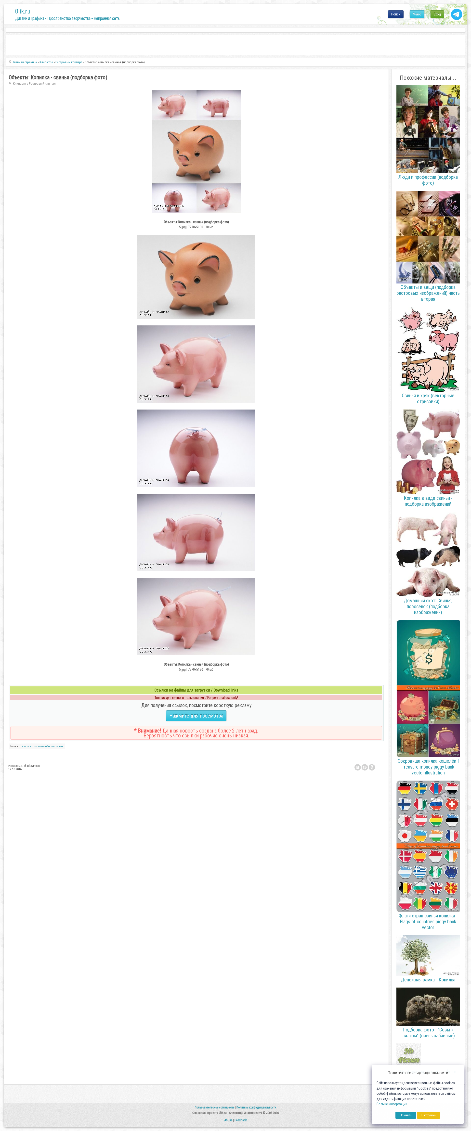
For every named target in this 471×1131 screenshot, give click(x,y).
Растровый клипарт (42, 83)
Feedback (241, 1120)
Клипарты (19, 83)
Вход (437, 14)
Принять (406, 1115)
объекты (50, 746)
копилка (24, 746)
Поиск (395, 14)
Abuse (228, 1120)
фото (33, 746)
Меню (417, 14)
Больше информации (392, 1104)
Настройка (428, 1115)
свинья (41, 746)
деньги (60, 746)
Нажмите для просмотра (196, 716)
